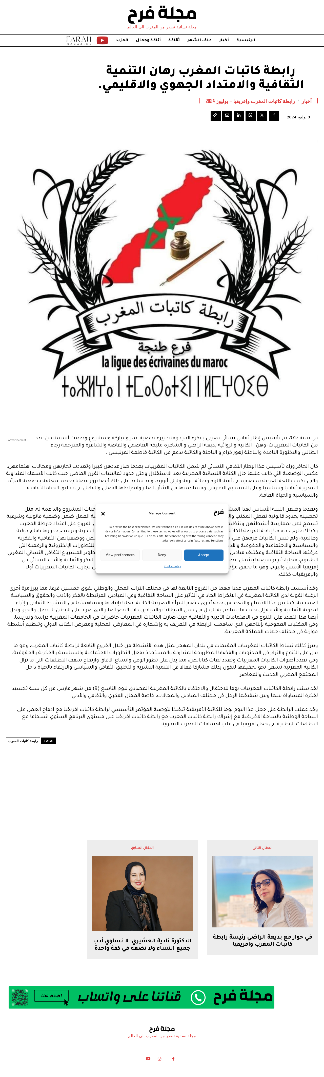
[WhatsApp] (251, 116)
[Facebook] (274, 116)
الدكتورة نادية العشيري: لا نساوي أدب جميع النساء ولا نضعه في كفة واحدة (142, 945)
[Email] (227, 116)
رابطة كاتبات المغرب (23, 741)
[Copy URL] (216, 116)
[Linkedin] (239, 116)
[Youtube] (148, 1060)
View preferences (120, 555)
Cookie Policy (172, 566)
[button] (103, 513)
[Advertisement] (162, 777)
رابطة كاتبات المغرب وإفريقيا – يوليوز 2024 (250, 100)
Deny (162, 555)
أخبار (307, 100)
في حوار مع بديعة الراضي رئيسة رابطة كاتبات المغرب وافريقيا (262, 941)
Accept (204, 555)
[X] (262, 116)
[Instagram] (159, 1060)
